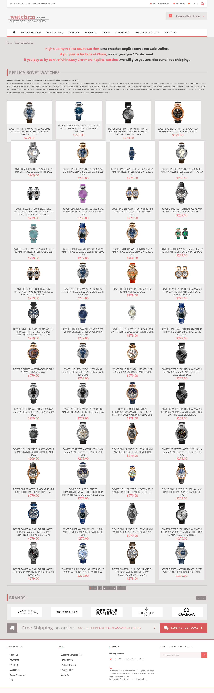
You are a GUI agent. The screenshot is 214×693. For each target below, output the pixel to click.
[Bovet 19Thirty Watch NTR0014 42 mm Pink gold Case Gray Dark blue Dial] (83, 152)
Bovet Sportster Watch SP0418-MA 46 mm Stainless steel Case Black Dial (182, 452)
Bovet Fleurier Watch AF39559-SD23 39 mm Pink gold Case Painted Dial (132, 490)
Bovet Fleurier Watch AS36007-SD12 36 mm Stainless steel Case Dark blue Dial (78, 128)
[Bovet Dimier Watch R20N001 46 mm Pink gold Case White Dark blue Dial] (132, 192)
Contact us (171, 32)
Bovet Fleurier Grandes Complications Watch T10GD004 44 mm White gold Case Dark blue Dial (83, 492)
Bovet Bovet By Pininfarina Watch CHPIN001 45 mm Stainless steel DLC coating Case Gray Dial (128, 131)
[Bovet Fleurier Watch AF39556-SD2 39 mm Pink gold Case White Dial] (132, 353)
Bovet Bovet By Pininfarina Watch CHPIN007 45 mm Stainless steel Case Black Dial (182, 372)
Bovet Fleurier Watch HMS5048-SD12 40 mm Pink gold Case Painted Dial (182, 250)
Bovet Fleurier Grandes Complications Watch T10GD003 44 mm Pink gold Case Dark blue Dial (132, 412)
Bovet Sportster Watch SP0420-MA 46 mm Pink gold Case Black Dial (178, 130)
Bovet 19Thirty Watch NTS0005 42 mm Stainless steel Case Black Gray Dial (83, 412)
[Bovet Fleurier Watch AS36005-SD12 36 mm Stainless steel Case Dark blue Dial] (83, 312)
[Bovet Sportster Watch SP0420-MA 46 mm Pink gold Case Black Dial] (178, 112)
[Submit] (204, 655)
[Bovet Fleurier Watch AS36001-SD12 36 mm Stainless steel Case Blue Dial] (33, 232)
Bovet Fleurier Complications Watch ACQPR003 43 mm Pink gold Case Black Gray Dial (33, 291)
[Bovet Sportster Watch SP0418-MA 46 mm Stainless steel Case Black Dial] (181, 433)
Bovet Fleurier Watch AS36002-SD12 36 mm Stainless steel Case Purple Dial (83, 211)
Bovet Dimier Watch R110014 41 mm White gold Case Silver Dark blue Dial (83, 532)
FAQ (11, 679)
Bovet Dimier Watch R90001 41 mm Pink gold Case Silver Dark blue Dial (181, 492)
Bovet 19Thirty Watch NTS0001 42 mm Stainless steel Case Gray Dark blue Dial (83, 291)
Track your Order (68, 664)
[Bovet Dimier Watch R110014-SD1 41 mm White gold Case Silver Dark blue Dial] (181, 312)
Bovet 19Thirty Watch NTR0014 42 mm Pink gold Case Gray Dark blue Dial (83, 171)
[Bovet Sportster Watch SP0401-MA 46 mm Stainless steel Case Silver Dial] (83, 433)
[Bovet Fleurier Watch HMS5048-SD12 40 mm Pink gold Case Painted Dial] (181, 232)
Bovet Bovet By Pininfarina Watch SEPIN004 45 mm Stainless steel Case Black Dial (33, 572)
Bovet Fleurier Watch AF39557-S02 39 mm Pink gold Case (132, 290)
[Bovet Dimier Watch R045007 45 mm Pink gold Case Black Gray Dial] (33, 473)
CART (195, 3)
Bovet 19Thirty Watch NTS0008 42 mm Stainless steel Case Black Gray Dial (33, 412)
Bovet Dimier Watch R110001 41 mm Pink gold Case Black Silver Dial (132, 450)
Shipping (14, 664)
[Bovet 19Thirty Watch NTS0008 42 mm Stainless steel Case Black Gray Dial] (33, 393)
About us (14, 654)
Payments (14, 659)
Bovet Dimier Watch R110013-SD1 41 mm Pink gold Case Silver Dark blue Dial (83, 251)
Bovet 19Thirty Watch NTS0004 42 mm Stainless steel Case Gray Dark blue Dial (83, 372)
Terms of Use (67, 659)
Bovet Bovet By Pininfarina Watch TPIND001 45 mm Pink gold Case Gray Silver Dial (182, 291)
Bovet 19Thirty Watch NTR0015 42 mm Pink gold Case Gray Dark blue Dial (132, 251)
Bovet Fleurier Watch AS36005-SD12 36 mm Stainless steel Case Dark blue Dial (83, 331)
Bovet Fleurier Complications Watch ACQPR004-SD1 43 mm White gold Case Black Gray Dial (33, 211)
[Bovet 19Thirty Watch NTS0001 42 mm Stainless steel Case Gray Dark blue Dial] (83, 272)
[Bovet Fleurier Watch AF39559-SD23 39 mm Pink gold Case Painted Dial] (132, 473)
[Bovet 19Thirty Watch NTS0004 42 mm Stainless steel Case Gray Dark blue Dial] (83, 353)
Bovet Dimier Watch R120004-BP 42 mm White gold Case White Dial (33, 170)
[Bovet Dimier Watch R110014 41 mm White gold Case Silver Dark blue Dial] (83, 513)
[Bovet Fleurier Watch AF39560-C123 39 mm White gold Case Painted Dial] (132, 312)
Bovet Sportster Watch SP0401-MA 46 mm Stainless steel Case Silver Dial (83, 452)
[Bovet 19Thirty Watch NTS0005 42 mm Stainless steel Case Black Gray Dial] (83, 393)
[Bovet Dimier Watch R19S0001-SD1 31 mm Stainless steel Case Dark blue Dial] (132, 152)
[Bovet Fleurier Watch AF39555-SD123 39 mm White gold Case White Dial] (83, 553)
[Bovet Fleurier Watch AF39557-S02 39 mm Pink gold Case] (132, 272)
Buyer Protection (17, 674)
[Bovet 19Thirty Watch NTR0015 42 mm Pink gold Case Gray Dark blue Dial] (132, 232)
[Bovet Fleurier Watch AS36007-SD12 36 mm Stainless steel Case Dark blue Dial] (79, 111)
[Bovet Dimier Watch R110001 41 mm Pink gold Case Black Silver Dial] (132, 433)
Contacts (65, 674)
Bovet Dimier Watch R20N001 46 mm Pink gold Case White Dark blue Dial (132, 211)
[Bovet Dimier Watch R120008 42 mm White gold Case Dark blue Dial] (181, 553)
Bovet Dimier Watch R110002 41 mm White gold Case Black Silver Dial (132, 530)
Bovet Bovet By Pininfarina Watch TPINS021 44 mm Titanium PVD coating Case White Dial (132, 572)
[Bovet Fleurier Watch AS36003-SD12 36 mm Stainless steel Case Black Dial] (33, 433)
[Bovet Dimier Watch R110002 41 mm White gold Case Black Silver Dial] (132, 513)
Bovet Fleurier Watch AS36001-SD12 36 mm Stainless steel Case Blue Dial (33, 251)
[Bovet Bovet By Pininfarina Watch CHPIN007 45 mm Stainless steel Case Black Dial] (181, 353)
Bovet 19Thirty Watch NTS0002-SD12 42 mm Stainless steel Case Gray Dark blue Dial (29, 131)
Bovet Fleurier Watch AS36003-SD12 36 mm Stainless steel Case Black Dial (33, 452)
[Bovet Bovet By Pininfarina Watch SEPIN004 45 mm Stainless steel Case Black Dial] (33, 553)
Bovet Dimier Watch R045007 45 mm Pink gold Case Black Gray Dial (33, 490)
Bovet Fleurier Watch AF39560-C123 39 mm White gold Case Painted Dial (132, 330)
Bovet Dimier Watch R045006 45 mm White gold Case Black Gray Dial (181, 210)
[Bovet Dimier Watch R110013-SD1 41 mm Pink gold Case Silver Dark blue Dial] (83, 232)
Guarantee (14, 669)
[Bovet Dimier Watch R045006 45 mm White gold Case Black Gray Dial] (181, 192)
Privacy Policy (67, 669)
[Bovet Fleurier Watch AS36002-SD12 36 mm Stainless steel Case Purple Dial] (83, 192)
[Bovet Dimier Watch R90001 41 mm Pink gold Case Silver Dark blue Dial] (181, 473)
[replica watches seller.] (28, 18)
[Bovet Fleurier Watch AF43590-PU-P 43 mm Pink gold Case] (33, 353)
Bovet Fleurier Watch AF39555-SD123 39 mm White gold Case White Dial (83, 570)
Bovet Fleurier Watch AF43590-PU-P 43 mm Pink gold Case (33, 370)
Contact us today (184, 628)
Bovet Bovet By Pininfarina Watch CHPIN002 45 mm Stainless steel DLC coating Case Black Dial (181, 412)
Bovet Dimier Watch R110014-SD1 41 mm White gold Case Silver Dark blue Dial (181, 331)
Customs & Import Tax (71, 654)
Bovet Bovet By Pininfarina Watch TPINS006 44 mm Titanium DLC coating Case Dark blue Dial (33, 331)
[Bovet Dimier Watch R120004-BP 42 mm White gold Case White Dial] (33, 152)
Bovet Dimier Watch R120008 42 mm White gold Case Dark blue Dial (181, 570)
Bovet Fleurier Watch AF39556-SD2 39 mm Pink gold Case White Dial (132, 370)
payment (180, 3)
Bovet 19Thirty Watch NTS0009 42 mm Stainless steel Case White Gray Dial (182, 171)
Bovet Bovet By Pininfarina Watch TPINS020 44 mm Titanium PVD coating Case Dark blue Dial (33, 532)
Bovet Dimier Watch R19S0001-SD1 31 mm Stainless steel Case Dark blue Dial (132, 171)
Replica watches (161, 3)
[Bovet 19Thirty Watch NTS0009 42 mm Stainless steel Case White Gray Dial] (181, 152)
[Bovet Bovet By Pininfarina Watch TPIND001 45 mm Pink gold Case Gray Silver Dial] (181, 272)
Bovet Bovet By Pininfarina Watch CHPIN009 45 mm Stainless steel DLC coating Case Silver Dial (181, 532)
